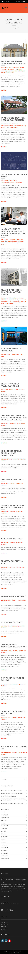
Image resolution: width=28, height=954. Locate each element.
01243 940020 (6, 1)
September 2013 (5, 858)
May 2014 (3, 839)
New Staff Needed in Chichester (11, 350)
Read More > (4, 90)
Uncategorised (15, 239)
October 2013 (4, 855)
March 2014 (4, 845)
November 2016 (4, 825)
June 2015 (3, 831)
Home (10, 28)
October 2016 (4, 828)
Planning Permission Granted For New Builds (13, 62)
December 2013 (4, 853)
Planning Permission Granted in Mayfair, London (11, 292)
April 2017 (3, 823)
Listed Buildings (13, 127)
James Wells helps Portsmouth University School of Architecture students (13, 232)
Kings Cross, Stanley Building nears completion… (11, 453)
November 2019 (4, 814)
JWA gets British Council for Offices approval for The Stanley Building (14, 417)
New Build (16, 67)
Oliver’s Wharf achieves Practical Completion (13, 506)
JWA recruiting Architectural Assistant (13, 646)
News (12, 483)
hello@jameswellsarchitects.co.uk (10, 903)
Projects (6, 299)
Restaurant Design (18, 125)
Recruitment (16, 354)
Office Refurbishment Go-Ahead (8, 796)
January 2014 (4, 850)
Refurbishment (9, 125)
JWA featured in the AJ (12, 479)
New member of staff (12, 539)
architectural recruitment (14, 241)
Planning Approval (19, 301)
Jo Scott (12, 69)
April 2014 (3, 842)
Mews (13, 301)
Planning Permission (9, 72)
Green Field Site (18, 71)
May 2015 (3, 834)
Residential (17, 1)
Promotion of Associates (13, 596)
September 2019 (5, 817)
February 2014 (4, 847)
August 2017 (4, 820)
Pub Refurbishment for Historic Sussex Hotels (13, 119)
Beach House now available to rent (10, 385)
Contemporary (17, 298)
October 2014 (4, 836)
